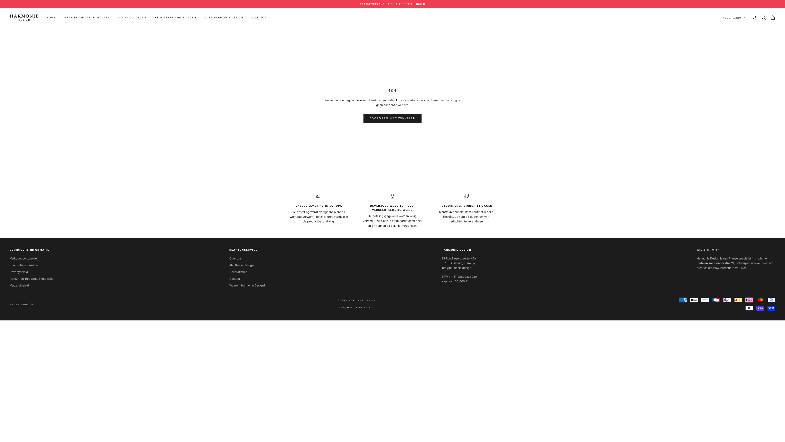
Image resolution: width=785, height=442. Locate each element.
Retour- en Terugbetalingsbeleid (31, 278)
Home (51, 17)
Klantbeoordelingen (242, 265)
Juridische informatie (24, 265)
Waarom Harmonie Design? (247, 285)
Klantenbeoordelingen (175, 17)
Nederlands (732, 17)
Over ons (235, 258)
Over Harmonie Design (223, 17)
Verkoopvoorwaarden (24, 258)
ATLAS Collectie (132, 17)
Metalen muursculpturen (87, 17)
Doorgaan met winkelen (392, 118)
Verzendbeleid (19, 285)
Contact (259, 17)
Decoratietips (238, 272)
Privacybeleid (19, 272)
